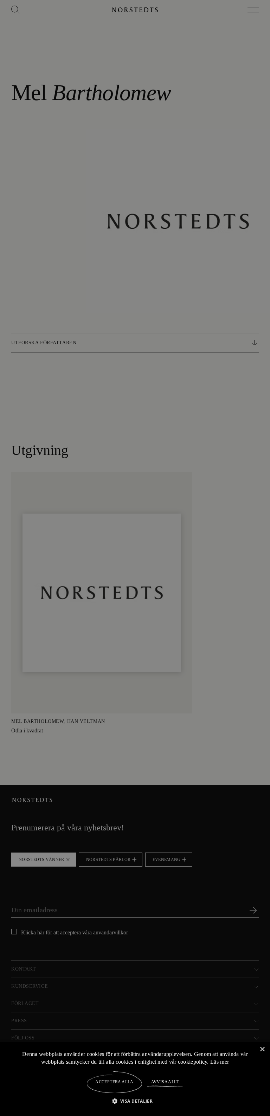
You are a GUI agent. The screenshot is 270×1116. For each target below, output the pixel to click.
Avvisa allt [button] (164, 1082)
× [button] (262, 1049)
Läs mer (220, 1061)
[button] (135, 1100)
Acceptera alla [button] (114, 1082)
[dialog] (135, 558)
